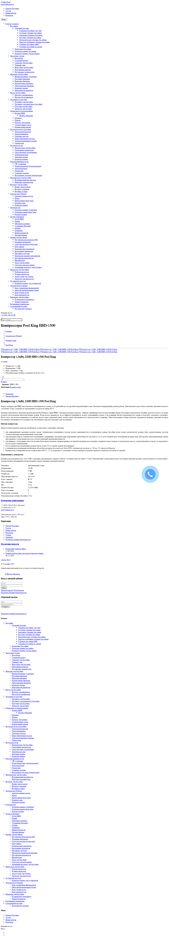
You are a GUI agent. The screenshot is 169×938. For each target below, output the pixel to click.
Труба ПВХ (19, 219)
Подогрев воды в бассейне (20, 129)
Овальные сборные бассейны (30, 35)
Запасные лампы (21, 157)
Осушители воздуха (18, 281)
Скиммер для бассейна (24, 63)
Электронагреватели (23, 132)
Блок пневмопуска (22, 295)
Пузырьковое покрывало (24, 299)
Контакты (9, 15)
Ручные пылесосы (22, 274)
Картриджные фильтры (24, 83)
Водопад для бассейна (18, 184)
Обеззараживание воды (19, 161)
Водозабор (19, 58)
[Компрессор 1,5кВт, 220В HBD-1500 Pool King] (20, 349)
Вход (3, 928)
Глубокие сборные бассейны (30, 33)
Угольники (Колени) (23, 226)
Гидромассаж (15, 207)
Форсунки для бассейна (24, 67)
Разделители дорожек (23, 309)
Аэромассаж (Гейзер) (18, 194)
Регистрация (19, 590)
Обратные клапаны (22, 224)
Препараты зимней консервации (27, 256)
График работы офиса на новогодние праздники (24, 553)
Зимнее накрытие (22, 302)
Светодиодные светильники (26, 152)
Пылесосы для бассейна (19, 269)
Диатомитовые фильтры (24, 86)
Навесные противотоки (24, 182)
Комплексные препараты (24, 249)
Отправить (5, 607)
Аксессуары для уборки (24, 276)
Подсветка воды (16, 145)
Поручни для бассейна (23, 106)
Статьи (8, 535)
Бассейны (14, 26)
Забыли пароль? (7, 590)
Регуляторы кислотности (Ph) (26, 240)
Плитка (18, 120)
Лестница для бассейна (24, 102)
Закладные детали (17, 56)
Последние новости (10, 544)
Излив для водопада (22, 187)
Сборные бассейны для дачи (30, 31)
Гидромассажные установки (26, 210)
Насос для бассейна (17, 93)
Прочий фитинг (21, 235)
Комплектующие (21, 88)
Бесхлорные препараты (24, 251)
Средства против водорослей (26, 244)
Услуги (8, 11)
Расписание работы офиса (16, 549)
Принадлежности (21, 233)
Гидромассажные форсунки (25, 212)
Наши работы (11, 13)
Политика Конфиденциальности (13, 593)
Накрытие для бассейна (19, 297)
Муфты (17, 228)
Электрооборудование (19, 286)
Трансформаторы (21, 155)
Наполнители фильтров (24, 90)
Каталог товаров (12, 24)
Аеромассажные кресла (24, 196)
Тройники (19, 230)
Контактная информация (12, 500)
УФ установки (20, 164)
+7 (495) (8, 315)
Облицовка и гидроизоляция (21, 111)
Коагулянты (19, 246)
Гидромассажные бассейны (25, 51)
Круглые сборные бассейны (30, 37)
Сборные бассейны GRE (29, 44)
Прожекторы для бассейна (25, 148)
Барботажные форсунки (24, 201)
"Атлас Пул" (6, 560)
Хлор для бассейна (22, 263)
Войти (4, 588)
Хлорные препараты (23, 242)
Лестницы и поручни (18, 99)
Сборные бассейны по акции (30, 47)
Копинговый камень (23, 127)
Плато (17, 198)
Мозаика (18, 118)
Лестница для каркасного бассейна (28, 104)
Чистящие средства (22, 253)
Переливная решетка (23, 70)
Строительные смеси (23, 125)
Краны (17, 221)
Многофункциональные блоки (27, 290)
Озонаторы (19, 171)
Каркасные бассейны (23, 49)
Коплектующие (21, 214)
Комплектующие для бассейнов (27, 54)
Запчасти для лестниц (23, 109)
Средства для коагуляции (24, 265)
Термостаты (19, 143)
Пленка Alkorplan (26, 116)
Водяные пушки (21, 191)
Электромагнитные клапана (26, 141)
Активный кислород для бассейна (28, 267)
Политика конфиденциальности (18, 539)
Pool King (9, 345)
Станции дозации (22, 173)
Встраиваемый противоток (25, 180)
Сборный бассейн (22, 28)
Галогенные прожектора (24, 150)
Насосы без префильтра (24, 97)
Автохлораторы (21, 168)
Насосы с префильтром (24, 95)
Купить (4, 382)
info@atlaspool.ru (7, 4)
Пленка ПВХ (20, 113)
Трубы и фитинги (17, 217)
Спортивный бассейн (18, 306)
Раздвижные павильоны (19, 304)
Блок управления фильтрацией (27, 288)
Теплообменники (21, 134)
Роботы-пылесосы (22, 272)
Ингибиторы (20, 260)
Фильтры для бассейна (19, 74)
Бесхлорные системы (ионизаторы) (28, 175)
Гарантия (9, 537)
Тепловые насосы (22, 136)
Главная (9, 331)
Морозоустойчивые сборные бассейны (34, 42)
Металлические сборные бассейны (33, 40)
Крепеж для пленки (22, 122)
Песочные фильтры (22, 79)
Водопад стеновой (22, 189)
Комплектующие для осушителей (28, 283)
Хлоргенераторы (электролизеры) (28, 166)
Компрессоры (20, 203)
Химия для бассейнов (18, 237)
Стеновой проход (21, 60)
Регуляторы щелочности (24, 258)
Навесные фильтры (22, 81)
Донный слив (20, 65)
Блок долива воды (22, 292)
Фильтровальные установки (26, 76)
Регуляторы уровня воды (24, 72)
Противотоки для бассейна (20, 178)
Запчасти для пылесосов (24, 279)
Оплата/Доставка (12, 8)
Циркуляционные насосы (25, 139)
